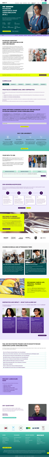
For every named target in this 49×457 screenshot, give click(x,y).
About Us (38, 437)
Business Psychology (17, 441)
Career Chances (21, 35)
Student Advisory (27, 437)
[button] (17, 3)
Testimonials (44, 35)
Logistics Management (5, 440)
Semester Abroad (16, 440)
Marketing (3, 441)
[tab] (9, 171)
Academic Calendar (39, 441)
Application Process (39, 35)
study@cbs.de (4, 413)
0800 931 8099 (5, 415)
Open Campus (34, 35)
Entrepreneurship (4, 437)
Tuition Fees (27, 442)
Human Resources (5, 442)
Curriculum (16, 35)
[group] (5, 84)
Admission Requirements (28, 440)
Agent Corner (39, 440)
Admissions (29, 35)
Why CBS (25, 35)
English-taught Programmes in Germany (41, 443)
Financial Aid (27, 441)
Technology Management (17, 437)
